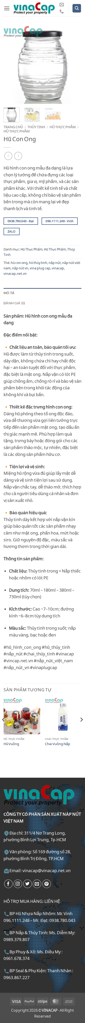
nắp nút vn (20, 268)
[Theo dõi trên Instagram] (17, 883)
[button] (7, 8)
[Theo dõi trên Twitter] (27, 883)
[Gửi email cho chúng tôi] (62, 4)
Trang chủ (13, 126)
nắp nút (55, 262)
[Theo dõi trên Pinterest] (46, 883)
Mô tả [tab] (9, 293)
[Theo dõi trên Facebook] (8, 883)
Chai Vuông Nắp (57, 744)
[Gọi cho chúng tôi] (62, 11)
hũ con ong (19, 262)
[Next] (74, 65)
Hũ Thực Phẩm (63, 126)
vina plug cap (40, 268)
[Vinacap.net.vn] (34, 8)
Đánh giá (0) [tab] (14, 303)
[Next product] (8, 156)
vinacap (58, 268)
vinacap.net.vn (15, 273)
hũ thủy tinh (38, 262)
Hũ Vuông (11, 744)
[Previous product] (18, 156)
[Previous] (11, 65)
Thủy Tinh (36, 126)
